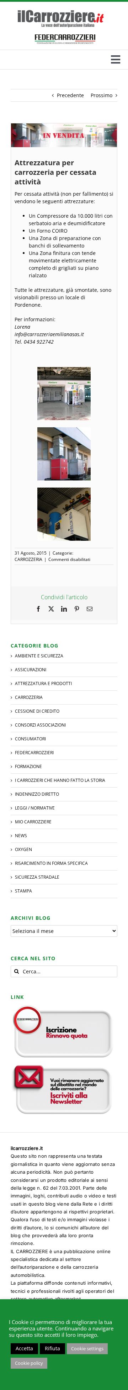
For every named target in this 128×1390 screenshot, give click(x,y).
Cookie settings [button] (87, 1348)
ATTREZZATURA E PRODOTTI (43, 683)
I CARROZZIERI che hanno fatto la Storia (60, 780)
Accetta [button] (24, 1348)
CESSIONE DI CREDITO (37, 711)
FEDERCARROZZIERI (34, 753)
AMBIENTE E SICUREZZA (39, 656)
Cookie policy (29, 1363)
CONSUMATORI (30, 739)
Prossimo (101, 95)
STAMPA (23, 891)
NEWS (21, 836)
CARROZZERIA (28, 559)
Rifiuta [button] (52, 1348)
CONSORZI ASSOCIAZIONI (40, 725)
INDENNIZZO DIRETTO (37, 794)
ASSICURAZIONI (30, 670)
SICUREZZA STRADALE (37, 877)
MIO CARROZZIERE (33, 822)
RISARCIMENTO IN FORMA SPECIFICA (51, 863)
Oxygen (23, 849)
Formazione (28, 766)
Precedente (70, 95)
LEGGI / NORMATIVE (35, 808)
